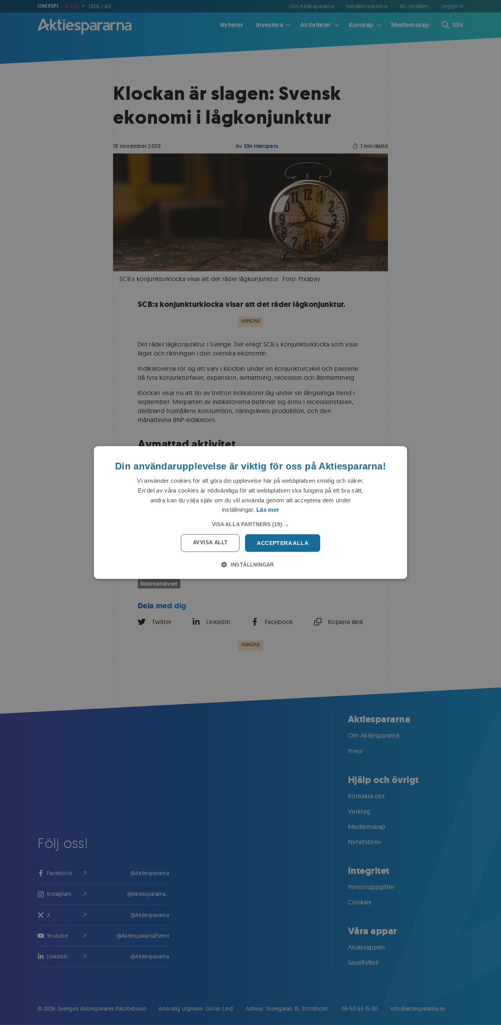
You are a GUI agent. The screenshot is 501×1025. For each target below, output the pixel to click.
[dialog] (250, 512)
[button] (250, 524)
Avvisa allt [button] (210, 542)
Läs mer (267, 509)
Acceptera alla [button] (282, 543)
